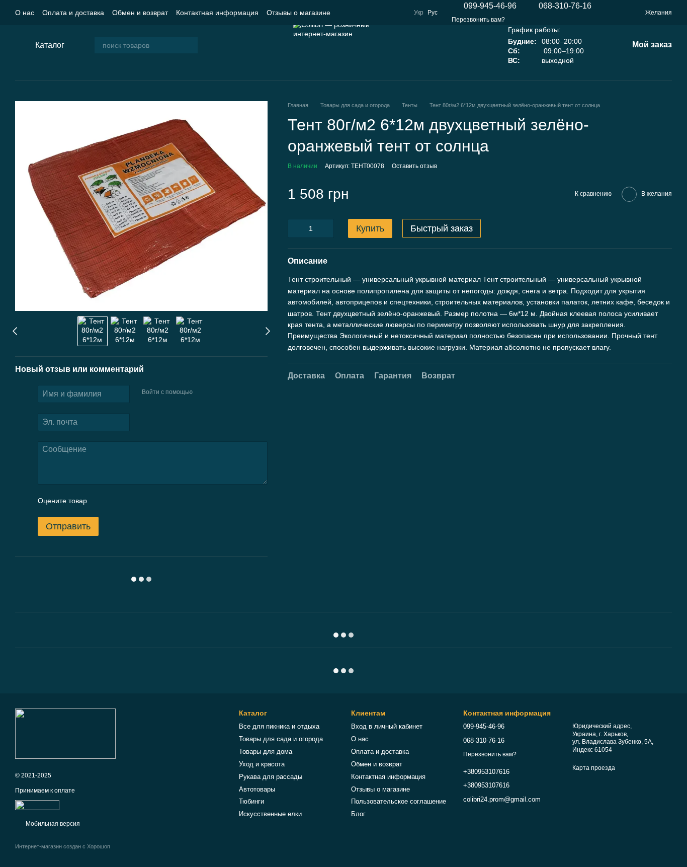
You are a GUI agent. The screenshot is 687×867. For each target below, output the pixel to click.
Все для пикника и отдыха (279, 726)
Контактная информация (217, 13)
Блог (358, 814)
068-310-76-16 (565, 6)
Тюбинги (251, 801)
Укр (418, 13)
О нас (24, 13)
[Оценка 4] (152, 501)
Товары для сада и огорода (281, 739)
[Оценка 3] (136, 501)
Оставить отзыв (414, 166)
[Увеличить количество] (326, 228)
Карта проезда (593, 767)
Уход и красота (262, 764)
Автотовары (257, 789)
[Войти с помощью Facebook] (204, 392)
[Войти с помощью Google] (220, 392)
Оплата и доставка (73, 13)
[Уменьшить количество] (295, 228)
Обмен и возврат (140, 13)
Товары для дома (265, 751)
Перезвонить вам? (478, 19)
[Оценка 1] (104, 501)
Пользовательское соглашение (398, 801)
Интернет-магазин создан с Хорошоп (62, 846)
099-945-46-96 (490, 6)
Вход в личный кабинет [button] (386, 726)
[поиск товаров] (190, 45)
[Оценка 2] (120, 501)
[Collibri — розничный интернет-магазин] (65, 733)
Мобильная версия (52, 823)
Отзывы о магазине (298, 13)
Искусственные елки (270, 814)
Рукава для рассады (270, 776)
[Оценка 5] (168, 501)
